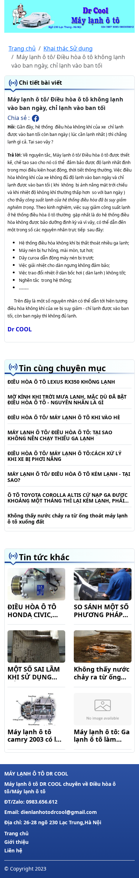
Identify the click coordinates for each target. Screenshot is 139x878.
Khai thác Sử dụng (68, 48)
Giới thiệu (16, 841)
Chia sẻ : (19, 118)
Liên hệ (13, 850)
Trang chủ (22, 48)
